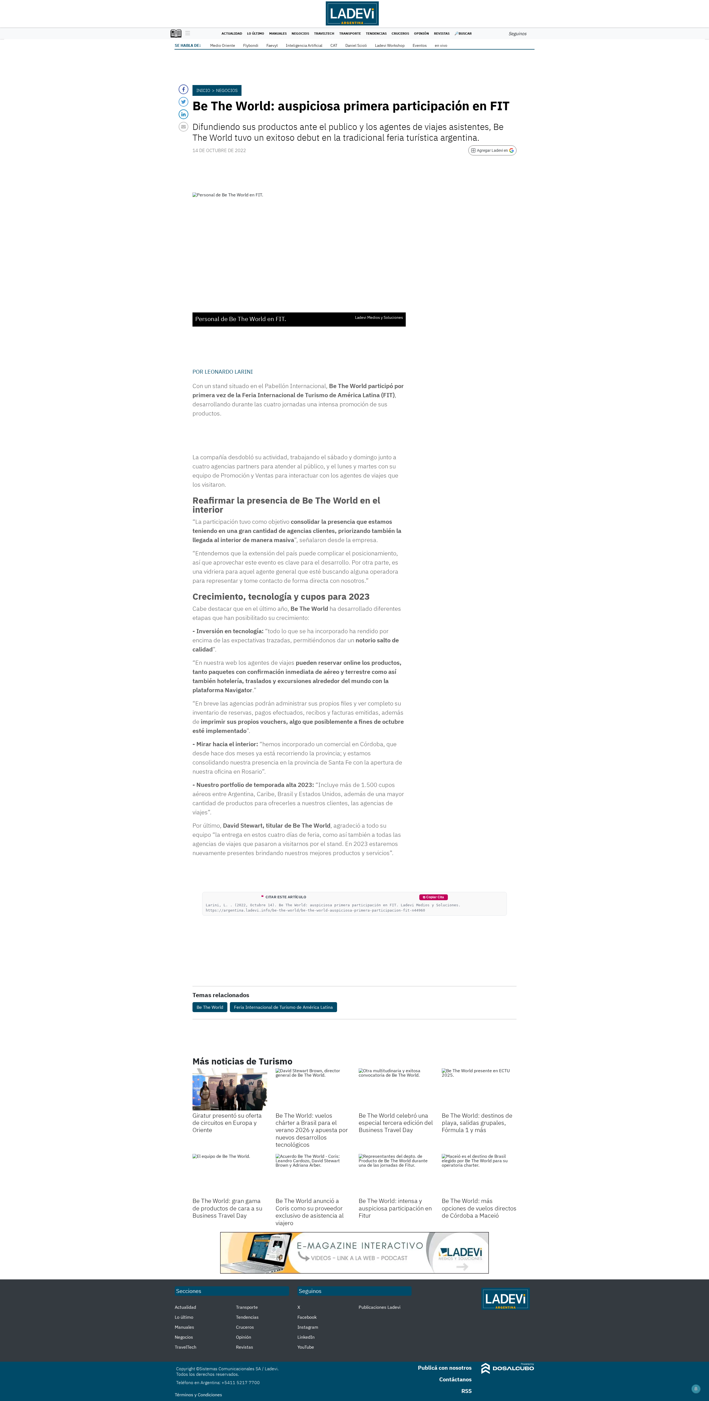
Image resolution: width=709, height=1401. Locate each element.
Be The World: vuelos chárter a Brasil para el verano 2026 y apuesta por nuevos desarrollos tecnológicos (312, 1130)
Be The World (210, 1007)
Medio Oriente (222, 45)
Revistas (441, 33)
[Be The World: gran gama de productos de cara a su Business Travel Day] (229, 1175)
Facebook (307, 1317)
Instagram (307, 1327)
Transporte (350, 33)
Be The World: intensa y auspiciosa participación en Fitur (395, 1208)
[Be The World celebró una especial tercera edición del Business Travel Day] (396, 1089)
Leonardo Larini (229, 371)
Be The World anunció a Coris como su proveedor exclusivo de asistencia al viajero (310, 1211)
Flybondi (250, 45)
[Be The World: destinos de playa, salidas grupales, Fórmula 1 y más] (479, 1089)
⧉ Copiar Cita (433, 897)
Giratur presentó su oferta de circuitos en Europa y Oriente (227, 1122)
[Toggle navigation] (186, 33)
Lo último (255, 33)
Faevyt (272, 45)
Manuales (278, 33)
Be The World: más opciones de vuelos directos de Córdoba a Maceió (479, 1208)
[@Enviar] (183, 127)
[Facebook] (183, 89)
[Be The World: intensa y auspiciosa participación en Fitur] (396, 1175)
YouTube (305, 1347)
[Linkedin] (183, 114)
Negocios (300, 33)
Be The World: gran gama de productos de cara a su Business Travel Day (227, 1208)
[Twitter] (183, 102)
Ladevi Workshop (390, 45)
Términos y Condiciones (198, 1394)
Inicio (203, 90)
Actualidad (232, 33)
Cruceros (400, 33)
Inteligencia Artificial (304, 45)
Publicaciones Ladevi (379, 1307)
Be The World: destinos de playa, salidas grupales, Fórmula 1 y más (477, 1122)
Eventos (420, 45)
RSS (466, 1391)
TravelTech (324, 33)
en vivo (441, 45)
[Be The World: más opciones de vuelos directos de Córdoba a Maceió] (479, 1175)
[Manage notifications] (696, 1388)
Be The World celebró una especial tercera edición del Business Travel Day (396, 1122)
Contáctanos (455, 1379)
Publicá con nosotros (445, 1367)
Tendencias (376, 33)
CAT (333, 45)
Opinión (421, 33)
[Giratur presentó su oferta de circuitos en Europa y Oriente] (229, 1089)
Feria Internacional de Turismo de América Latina (283, 1007)
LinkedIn (306, 1337)
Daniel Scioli (356, 45)
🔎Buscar (463, 33)
